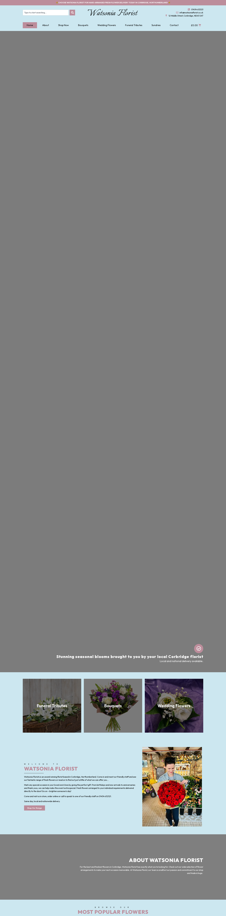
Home (30, 25)
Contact (174, 25)
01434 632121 (105, 796)
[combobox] (46, 12)
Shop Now (63, 25)
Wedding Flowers (106, 25)
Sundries (156, 25)
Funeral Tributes (133, 25)
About (45, 25)
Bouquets (83, 25)
